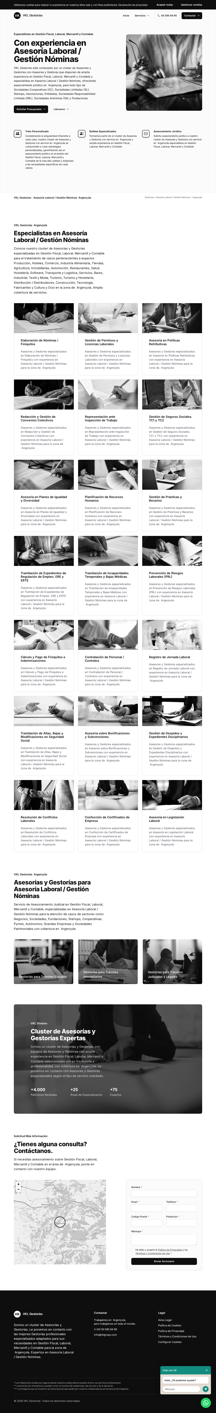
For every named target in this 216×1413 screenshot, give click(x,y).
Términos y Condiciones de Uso (152, 1253)
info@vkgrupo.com (105, 1334)
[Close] (207, 1370)
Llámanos (59, 109)
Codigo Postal (140, 1216)
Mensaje (137, 1231)
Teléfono (172, 1201)
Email (135, 1201)
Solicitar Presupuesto (29, 109)
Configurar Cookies (170, 1342)
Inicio (126, 15)
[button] (60, 1222)
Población (172, 1216)
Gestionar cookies (191, 4)
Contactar (190, 15)
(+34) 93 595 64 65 (105, 1329)
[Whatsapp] (206, 1403)
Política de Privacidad (170, 1249)
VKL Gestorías (32, 15)
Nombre (136, 1187)
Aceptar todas (165, 4)
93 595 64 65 (169, 15)
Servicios (140, 15)
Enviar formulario (164, 1261)
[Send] (206, 1389)
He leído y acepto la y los (161, 1251)
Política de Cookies (169, 1325)
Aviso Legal (165, 1320)
